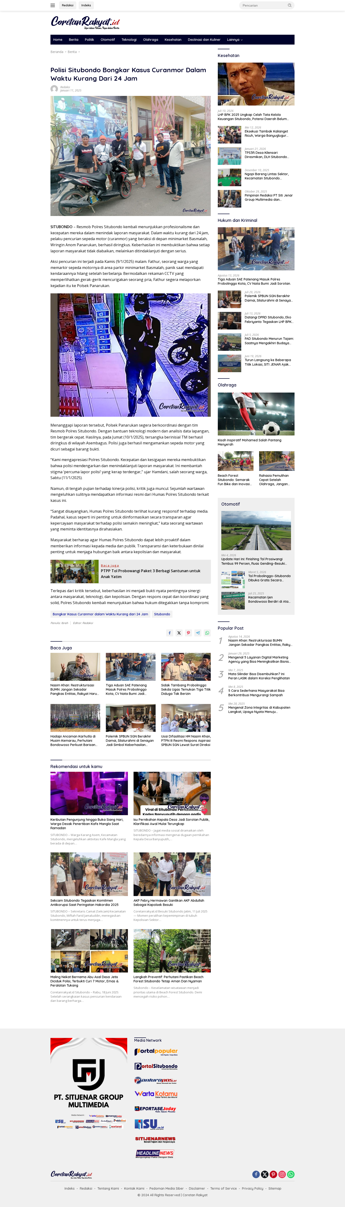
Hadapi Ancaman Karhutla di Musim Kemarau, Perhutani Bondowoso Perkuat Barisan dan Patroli (73, 740)
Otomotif (108, 40)
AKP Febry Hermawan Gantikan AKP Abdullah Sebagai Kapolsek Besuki (169, 902)
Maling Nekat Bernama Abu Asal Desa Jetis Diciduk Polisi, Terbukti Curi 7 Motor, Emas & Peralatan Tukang (84, 981)
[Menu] (53, 5)
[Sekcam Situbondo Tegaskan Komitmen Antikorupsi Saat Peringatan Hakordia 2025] (89, 874)
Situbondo (162, 614)
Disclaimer (197, 1188)
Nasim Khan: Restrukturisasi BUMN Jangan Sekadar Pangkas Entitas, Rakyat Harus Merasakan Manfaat (74, 689)
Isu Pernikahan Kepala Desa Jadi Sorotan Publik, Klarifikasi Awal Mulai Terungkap (171, 821)
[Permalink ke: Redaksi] (54, 88)
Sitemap (274, 1188)
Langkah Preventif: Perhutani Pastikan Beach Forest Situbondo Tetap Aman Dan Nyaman (168, 979)
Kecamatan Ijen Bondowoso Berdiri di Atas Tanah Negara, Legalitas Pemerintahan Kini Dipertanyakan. (269, 599)
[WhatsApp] (291, 1175)
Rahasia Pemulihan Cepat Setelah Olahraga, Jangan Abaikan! (274, 479)
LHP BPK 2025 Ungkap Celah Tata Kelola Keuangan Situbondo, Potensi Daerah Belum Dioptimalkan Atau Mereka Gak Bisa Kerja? (252, 116)
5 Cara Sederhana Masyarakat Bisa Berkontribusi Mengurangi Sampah (256, 693)
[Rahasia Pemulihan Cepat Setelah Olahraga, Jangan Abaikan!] (277, 461)
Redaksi (67, 5)
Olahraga (150, 40)
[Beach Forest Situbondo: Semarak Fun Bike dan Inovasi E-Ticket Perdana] (235, 461)
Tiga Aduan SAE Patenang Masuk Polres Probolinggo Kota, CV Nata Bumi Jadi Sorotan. (126, 689)
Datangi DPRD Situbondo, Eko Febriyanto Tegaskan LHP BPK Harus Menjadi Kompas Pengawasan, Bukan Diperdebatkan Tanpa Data (268, 319)
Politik (89, 40)
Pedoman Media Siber (167, 1188)
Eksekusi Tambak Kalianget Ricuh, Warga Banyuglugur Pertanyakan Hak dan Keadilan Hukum (269, 133)
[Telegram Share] (197, 632)
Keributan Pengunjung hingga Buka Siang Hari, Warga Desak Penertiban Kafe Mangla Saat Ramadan (86, 823)
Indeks (86, 5)
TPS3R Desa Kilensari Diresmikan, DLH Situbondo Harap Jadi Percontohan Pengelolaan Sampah (266, 155)
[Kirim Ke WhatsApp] (207, 632)
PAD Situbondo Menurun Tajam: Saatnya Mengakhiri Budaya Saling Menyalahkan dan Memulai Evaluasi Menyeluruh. (269, 341)
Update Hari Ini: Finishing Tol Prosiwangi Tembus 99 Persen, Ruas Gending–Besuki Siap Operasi (253, 561)
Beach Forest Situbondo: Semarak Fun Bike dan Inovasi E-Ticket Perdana (234, 479)
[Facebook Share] (169, 632)
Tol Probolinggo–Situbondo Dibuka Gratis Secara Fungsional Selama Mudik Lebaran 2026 (269, 578)
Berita (73, 40)
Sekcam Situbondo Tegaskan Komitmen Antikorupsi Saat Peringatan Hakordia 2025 (84, 902)
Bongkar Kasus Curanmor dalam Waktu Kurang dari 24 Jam (100, 614)
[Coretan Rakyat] (85, 22)
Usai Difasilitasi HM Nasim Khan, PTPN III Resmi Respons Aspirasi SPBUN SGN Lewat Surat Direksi (186, 740)
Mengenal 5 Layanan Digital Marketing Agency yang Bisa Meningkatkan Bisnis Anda (258, 659)
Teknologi (129, 40)
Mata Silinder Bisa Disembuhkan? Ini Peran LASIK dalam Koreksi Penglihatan (259, 676)
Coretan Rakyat (195, 1195)
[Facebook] (256, 1175)
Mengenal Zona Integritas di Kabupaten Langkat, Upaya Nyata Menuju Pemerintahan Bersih (259, 709)
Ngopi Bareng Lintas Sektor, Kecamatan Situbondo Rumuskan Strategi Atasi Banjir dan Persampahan (269, 176)
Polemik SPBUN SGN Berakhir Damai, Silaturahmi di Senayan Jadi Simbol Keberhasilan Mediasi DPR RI (130, 740)
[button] (290, 5)
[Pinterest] (273, 1175)
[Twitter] (264, 1175)
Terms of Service (223, 1188)
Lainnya (233, 40)
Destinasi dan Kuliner (204, 40)
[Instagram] (282, 1175)
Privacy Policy (252, 1188)
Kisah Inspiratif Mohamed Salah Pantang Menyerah (249, 442)
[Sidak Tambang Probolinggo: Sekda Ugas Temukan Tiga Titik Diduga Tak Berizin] (186, 667)
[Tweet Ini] (179, 632)
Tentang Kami (108, 1188)
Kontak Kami (134, 1188)
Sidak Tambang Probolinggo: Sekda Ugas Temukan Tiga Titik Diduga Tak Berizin (186, 689)
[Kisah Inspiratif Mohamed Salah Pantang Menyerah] (256, 414)
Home (57, 40)
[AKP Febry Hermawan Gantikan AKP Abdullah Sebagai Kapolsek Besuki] (172, 874)
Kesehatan (173, 40)
